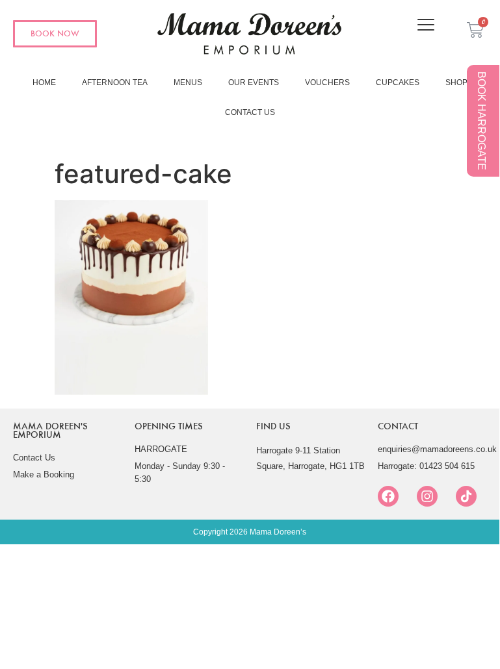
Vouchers (327, 82)
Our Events (253, 82)
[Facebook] (388, 496)
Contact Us (250, 112)
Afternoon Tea (115, 82)
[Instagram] (427, 496)
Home (44, 82)
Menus (188, 82)
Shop (456, 82)
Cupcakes (397, 82)
